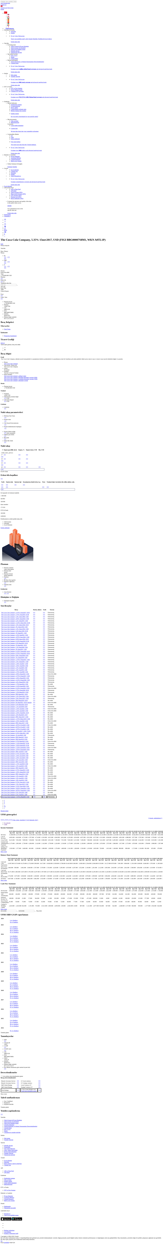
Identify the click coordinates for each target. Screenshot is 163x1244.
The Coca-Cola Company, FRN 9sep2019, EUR (14, 739)
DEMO (9, 206)
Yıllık (5, 824)
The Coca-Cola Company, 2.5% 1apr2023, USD (14, 766)
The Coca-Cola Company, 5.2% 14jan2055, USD (14, 621)
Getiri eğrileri (14, 58)
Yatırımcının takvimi (16, 52)
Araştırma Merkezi (16, 158)
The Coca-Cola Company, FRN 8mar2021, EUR (14, 694)
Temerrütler (7, 1147)
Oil (12, 136)
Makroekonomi (15, 122)
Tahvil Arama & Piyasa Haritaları (20, 46)
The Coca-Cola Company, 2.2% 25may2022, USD (15, 696)
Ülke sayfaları (14, 121)
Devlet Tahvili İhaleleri (10, 1151)
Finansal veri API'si (16, 197)
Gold (12, 137)
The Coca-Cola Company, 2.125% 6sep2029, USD (15, 686)
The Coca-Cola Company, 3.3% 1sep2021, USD (14, 776)
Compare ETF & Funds (17, 91)
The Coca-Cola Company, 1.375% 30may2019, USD (15, 719)
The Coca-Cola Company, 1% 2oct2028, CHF (13, 735)
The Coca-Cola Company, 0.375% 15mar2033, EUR (15, 653)
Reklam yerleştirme (9, 1230)
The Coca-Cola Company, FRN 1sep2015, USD (14, 751)
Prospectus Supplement (10, 336)
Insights (15, 167)
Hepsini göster (4, 811)
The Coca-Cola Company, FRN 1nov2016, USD (14, 762)
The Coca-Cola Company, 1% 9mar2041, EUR (14, 645)
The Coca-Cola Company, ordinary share (15, 376)
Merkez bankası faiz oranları (18, 110)
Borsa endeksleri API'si (17, 198)
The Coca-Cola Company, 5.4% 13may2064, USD (15, 616)
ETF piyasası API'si (16, 195)
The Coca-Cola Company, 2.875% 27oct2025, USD (15, 725)
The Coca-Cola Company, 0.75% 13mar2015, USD (15, 770)
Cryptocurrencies (15, 106)
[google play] (17, 1220)
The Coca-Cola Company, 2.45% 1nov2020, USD (14, 757)
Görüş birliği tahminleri (17, 125)
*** (5, 257)
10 (4, 806)
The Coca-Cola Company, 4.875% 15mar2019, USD (15, 790)
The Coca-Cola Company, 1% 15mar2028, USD (14, 657)
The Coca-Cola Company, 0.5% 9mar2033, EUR (14, 643)
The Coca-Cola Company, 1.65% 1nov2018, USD (14, 755)
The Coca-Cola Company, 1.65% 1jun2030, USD (14, 665)
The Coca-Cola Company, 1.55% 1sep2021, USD (14, 708)
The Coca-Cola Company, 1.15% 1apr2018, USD (14, 764)
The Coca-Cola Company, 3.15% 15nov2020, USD (15, 786)
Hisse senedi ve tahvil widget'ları (13, 1163)
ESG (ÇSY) (14, 55)
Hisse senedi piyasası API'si (18, 194)
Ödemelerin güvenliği (10, 1208)
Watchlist (13, 31)
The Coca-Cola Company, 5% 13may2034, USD (14, 627)
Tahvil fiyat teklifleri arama (18, 49)
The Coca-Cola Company (11, 363)
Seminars (9, 167)
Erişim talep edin (11, 213)
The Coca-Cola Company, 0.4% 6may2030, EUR (14, 631)
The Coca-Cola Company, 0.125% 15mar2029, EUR (15, 651)
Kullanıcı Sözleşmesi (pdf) (11, 1233)
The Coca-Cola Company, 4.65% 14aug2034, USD (15, 618)
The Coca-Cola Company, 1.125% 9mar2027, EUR (15, 743)
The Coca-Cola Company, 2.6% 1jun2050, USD (14, 670)
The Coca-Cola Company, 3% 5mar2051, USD (14, 633)
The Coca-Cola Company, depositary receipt (16, 380)
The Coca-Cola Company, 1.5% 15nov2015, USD (14, 784)
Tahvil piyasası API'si (16, 192)
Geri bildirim (7, 1232)
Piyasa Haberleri (15, 156)
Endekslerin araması (16, 104)
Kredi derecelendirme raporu (29, 1091)
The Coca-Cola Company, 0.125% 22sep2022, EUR (15, 688)
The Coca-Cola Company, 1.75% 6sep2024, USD (14, 684)
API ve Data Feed (16, 189)
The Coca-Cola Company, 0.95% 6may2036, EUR (15, 639)
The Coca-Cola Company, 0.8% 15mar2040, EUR (14, 655)
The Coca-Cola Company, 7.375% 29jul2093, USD (15, 797)
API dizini (13, 191)
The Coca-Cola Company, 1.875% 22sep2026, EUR (15, 749)
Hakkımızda (7, 214)
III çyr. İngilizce (14, 930)
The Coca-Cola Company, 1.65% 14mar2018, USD (15, 772)
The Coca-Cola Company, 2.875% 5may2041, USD (15, 637)
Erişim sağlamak (5, 528)
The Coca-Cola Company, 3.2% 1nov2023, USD (14, 760)
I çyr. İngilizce (14, 920)
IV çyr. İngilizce (14, 932)
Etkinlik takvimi (15, 51)
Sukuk (12, 57)
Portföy (13, 33)
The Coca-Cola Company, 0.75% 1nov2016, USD (14, 753)
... (4, 235)
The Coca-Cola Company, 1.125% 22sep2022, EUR (15, 747)
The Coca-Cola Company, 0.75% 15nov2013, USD (15, 782)
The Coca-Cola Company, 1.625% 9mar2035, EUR (15, 745)
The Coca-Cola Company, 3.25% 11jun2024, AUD (15, 713)
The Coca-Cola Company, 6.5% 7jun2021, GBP (14, 794)
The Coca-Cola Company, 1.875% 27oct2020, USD (15, 729)
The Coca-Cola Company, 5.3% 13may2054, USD (15, 629)
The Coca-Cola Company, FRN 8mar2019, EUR (14, 700)
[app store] (6, 1220)
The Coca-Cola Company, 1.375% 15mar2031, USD (15, 659)
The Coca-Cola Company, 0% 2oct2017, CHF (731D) (15, 731)
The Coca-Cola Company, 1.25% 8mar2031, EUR (14, 692)
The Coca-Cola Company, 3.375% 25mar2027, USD (15, 676)
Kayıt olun (10, 8)
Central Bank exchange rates (18, 109)
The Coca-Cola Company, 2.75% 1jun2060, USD (14, 672)
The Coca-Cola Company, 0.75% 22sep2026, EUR (15, 690)
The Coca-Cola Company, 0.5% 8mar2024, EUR (14, 704)
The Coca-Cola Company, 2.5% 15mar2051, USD (14, 661)
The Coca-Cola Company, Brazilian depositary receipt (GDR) (20, 377)
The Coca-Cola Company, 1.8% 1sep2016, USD (14, 780)
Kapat (2, 9)
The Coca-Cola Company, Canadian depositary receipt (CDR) (20, 379)
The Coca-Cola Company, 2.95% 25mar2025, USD (15, 674)
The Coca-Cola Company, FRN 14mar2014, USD (14, 774)
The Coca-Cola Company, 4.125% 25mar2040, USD (15, 680)
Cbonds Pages (15, 63)
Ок (1, 1241)
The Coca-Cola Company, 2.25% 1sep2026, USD (14, 710)
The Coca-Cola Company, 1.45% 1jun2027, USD (14, 663)
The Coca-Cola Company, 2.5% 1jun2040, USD (14, 668)
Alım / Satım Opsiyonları (10, 1150)
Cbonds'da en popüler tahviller (12, 1132)
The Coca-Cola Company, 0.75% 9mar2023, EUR (14, 741)
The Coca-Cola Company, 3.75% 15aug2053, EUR (15, 614)
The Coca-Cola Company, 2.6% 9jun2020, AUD (14, 715)
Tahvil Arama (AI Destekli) (18, 48)
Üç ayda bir (7, 823)
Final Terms (7, 329)
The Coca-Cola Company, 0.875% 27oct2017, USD (15, 727)
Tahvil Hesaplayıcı (16, 176)
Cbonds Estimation (9, 1125)
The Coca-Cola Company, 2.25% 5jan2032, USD (14, 635)
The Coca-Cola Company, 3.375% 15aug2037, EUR (15, 612)
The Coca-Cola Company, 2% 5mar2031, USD (14, 649)
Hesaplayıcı (7, 1213)
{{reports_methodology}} (155, 818)
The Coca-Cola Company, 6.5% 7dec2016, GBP (14, 792)
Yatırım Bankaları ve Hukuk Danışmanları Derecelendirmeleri (27, 61)
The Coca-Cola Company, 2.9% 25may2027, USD (15, 698)
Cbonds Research (15, 159)
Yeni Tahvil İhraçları (9, 1148)
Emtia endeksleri (15, 139)
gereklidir (6, 1242)
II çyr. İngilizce (14, 922)
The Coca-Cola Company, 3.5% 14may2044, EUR (15, 625)
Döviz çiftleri (14, 107)
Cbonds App (14, 171)
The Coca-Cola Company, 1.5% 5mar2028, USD (14, 647)
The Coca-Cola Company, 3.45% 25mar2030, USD (15, 678)
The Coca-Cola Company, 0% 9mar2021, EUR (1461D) (16, 702)
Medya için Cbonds (16, 161)
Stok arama (14, 75)
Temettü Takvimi (15, 76)
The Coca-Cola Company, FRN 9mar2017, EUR (14, 737)
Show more (4, 851)
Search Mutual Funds (16, 90)
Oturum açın (4, 8)
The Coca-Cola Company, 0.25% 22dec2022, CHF (15, 733)
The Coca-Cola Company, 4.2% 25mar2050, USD (14, 682)
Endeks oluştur (8, 1181)
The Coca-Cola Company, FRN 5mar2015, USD (14, 768)
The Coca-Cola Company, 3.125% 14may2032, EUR (15, 623)
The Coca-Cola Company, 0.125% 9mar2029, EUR (15, 641)
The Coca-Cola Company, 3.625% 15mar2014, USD (15, 788)
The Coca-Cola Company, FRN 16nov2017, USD (14, 717)
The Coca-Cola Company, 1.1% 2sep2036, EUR (14, 706)
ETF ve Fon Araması (16, 88)
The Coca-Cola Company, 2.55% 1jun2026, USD (14, 721)
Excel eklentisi (15, 170)
